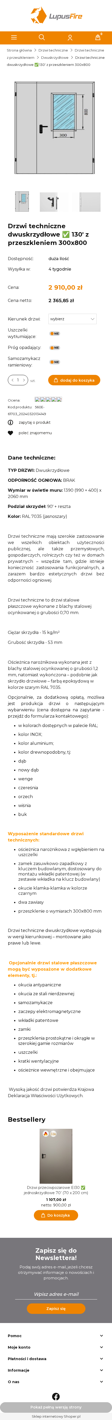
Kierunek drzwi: (24, 319)
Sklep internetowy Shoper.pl (56, 1416)
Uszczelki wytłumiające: (22, 333)
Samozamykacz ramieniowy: (24, 362)
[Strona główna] (56, 16)
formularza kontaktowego (58, 716)
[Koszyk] (98, 37)
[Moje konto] (70, 37)
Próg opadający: (24, 347)
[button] (14, 37)
